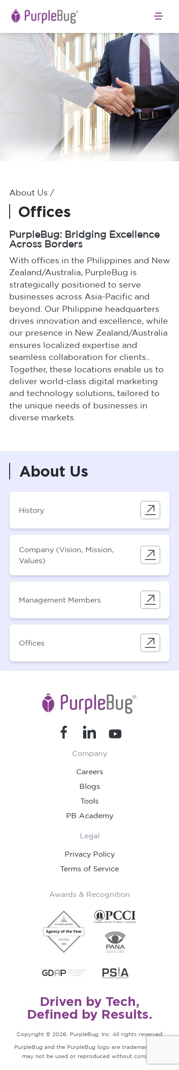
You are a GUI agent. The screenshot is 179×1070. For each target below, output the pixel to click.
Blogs (89, 786)
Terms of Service (89, 868)
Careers (89, 771)
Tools (89, 801)
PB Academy (89, 815)
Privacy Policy (90, 854)
